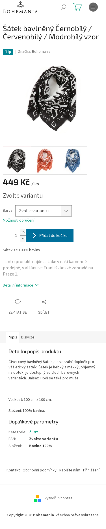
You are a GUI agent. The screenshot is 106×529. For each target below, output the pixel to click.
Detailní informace (18, 285)
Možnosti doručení (18, 220)
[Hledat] (63, 7)
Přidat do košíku (53, 235)
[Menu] (93, 7)
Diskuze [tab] (27, 337)
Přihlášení (91, 470)
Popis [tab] (12, 337)
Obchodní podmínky (40, 470)
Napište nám (69, 470)
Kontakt (13, 470)
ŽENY (33, 432)
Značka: (34, 51)
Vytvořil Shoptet (58, 498)
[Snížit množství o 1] (23, 238)
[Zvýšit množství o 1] (23, 232)
